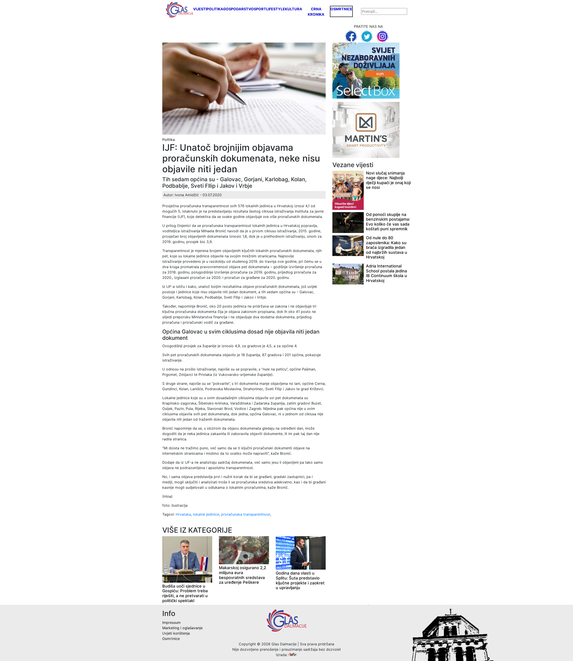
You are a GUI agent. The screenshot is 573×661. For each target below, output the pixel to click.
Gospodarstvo (238, 9)
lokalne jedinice (206, 514)
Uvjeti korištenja (176, 633)
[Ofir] (293, 654)
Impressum (171, 622)
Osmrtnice (341, 9)
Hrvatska (183, 514)
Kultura (293, 9)
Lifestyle (275, 9)
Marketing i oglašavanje (182, 628)
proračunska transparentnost (245, 514)
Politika (215, 9)
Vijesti (200, 9)
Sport (260, 9)
